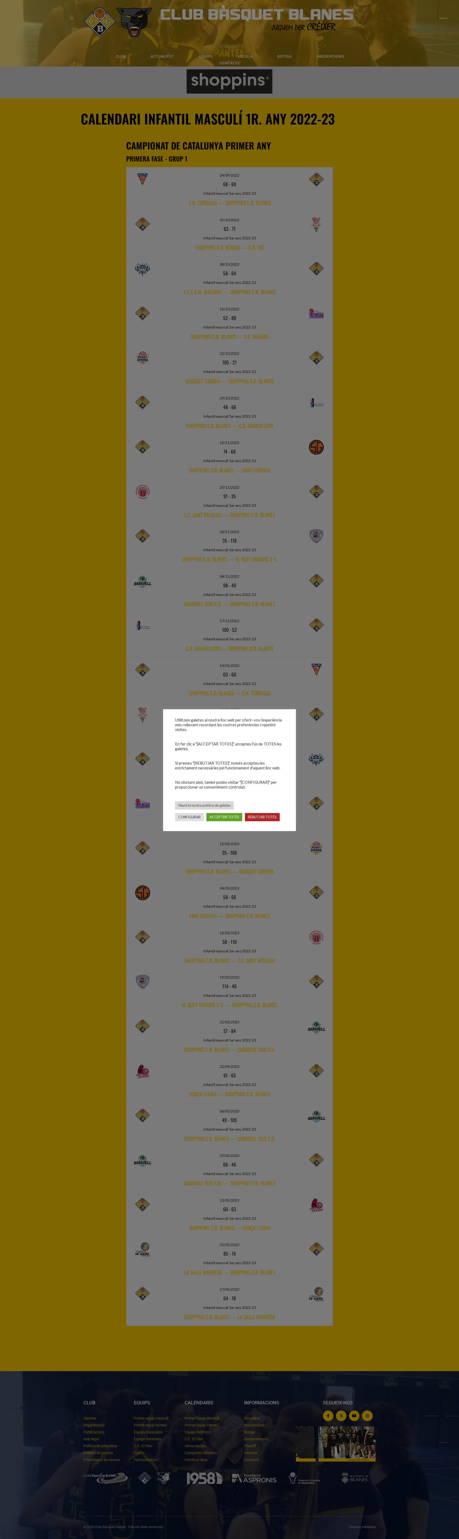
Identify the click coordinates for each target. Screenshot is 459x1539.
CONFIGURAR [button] (189, 817)
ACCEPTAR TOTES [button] (224, 817)
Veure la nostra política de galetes (204, 805)
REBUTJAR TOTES (262, 817)
